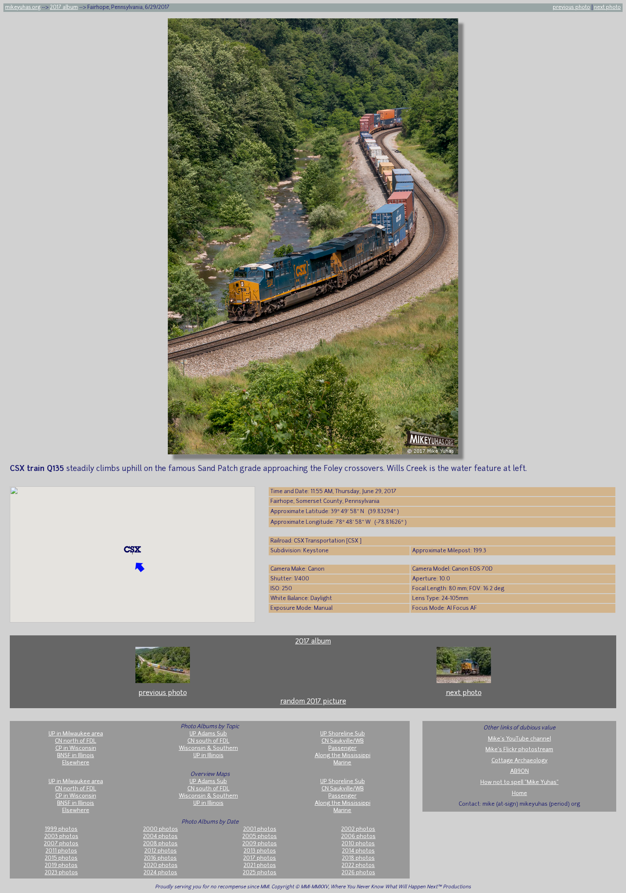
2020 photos (161, 865)
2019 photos (61, 865)
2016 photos (160, 858)
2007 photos (61, 844)
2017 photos (259, 858)
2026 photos (358, 873)
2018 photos (358, 858)
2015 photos (61, 858)
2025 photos (259, 873)
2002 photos (358, 829)
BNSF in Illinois (75, 755)
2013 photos (260, 851)
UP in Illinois (208, 755)
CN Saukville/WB (343, 741)
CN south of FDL (208, 741)
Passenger (342, 748)
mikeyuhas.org (22, 7)
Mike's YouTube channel (519, 739)
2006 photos (358, 836)
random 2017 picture (313, 701)
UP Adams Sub (208, 734)
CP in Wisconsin (75, 748)
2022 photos (358, 865)
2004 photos (160, 836)
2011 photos (61, 851)
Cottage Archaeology (519, 761)
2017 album (64, 7)
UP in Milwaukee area (76, 734)
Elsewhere (75, 763)
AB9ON (519, 771)
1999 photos (61, 829)
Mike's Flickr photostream (519, 749)
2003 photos (61, 836)
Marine (342, 763)
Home (519, 793)
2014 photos (358, 851)
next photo (607, 7)
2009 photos (259, 844)
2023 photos (61, 873)
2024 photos (160, 873)
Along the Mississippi (342, 755)
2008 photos (160, 844)
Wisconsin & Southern (208, 748)
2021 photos (260, 865)
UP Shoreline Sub (342, 734)
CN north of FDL (75, 741)
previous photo (571, 7)
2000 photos (160, 829)
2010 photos (358, 844)
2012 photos (160, 851)
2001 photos (259, 829)
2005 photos (259, 836)
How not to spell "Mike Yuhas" (519, 782)
